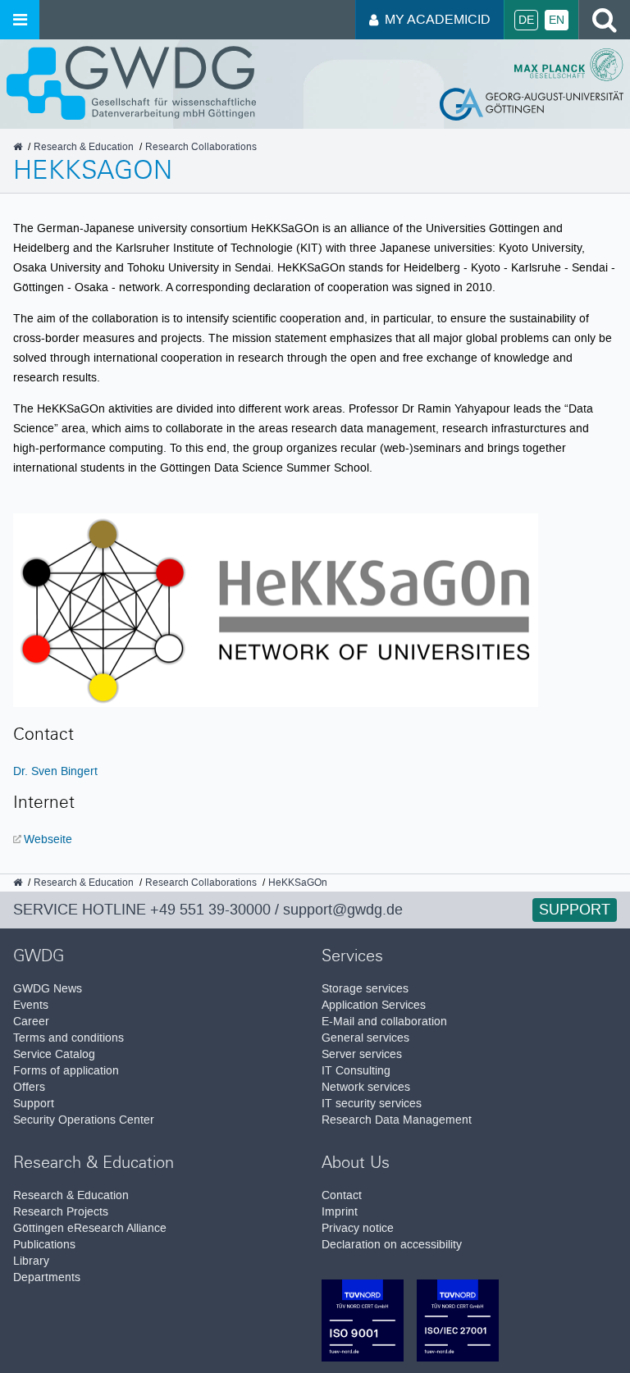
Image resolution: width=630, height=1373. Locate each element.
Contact (342, 1195)
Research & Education (71, 1195)
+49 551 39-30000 (210, 909)
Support (574, 909)
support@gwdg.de (343, 909)
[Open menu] (19, 19)
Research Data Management (397, 1120)
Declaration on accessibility (392, 1244)
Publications (44, 1244)
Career (31, 1021)
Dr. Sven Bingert (55, 771)
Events (30, 1005)
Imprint (340, 1212)
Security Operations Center (83, 1120)
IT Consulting (356, 1071)
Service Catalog (54, 1054)
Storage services (365, 989)
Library (31, 1261)
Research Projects (60, 1212)
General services (365, 1038)
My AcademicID (438, 19)
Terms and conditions (68, 1038)
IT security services (372, 1103)
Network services (366, 1087)
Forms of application (66, 1071)
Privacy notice (358, 1228)
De (526, 20)
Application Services (374, 1005)
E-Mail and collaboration (384, 1021)
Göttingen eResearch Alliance (90, 1228)
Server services (362, 1054)
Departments (46, 1277)
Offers (29, 1087)
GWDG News (47, 989)
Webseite (48, 839)
